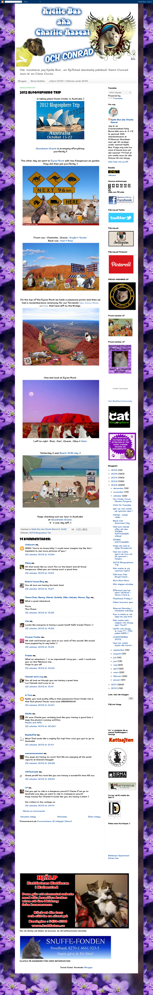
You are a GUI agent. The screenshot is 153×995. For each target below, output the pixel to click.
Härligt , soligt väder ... (120, 516)
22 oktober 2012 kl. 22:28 (40, 763)
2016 (114, 470)
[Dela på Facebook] (84, 529)
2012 (114, 485)
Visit (120, 401)
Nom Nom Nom (121, 580)
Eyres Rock (58, 160)
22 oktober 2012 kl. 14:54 (39, 573)
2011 (114, 684)
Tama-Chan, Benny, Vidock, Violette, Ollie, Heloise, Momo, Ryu (57, 597)
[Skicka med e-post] (77, 529)
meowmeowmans (34, 753)
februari (117, 676)
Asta (84, 441)
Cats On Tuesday (122, 505)
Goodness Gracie (46, 148)
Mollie (28, 713)
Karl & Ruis (66, 240)
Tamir (45, 306)
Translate (118, 98)
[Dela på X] (81, 529)
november (118, 492)
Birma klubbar (38, 81)
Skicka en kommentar (34, 811)
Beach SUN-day (69, 453)
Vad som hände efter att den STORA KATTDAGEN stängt (121, 531)
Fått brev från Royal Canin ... (121, 575)
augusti (117, 653)
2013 (114, 481)
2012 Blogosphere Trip (40, 533)
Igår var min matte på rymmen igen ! (123, 509)
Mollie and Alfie (33, 722)
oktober (117, 496)
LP (26, 787)
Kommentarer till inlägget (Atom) (54, 821)
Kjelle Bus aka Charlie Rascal (122, 120)
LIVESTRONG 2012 (120, 638)
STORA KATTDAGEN (121, 540)
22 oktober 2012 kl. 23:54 (40, 779)
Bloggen (22, 81)
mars (116, 672)
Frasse (28, 655)
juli (115, 657)
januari (117, 680)
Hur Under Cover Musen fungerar (122, 500)
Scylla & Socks (78, 237)
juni (115, 661)
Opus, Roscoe (85, 303)
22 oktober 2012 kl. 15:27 (39, 589)
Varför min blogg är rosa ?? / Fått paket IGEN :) (122, 630)
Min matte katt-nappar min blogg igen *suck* (123, 622)
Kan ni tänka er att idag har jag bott (122, 615)
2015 (114, 474)
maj (115, 665)
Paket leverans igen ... (123, 603)
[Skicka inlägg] (72, 529)
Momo (95, 303)
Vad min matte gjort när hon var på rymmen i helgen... (122, 555)
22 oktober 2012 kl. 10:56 (40, 554)
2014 (114, 477)
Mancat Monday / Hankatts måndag (123, 609)
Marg (28, 563)
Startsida (62, 816)
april (115, 668)
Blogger (88, 967)
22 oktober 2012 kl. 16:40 (39, 705)
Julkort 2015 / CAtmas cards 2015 (68, 81)
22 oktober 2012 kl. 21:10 (39, 744)
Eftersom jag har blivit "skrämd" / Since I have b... (122, 592)
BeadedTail (30, 735)
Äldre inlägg (94, 816)
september (119, 650)
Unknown (30, 544)
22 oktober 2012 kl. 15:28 (39, 612)
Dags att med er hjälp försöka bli (122, 547)
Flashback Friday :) (122, 598)
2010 (114, 688)
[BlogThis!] (79, 529)
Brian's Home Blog (34, 581)
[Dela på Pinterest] (86, 529)
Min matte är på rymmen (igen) (121, 569)
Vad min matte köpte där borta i (122, 644)
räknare (112, 175)
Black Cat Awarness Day (121, 522)
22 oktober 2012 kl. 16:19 (39, 686)
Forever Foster (33, 637)
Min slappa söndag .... (123, 585)
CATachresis (31, 772)
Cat (27, 621)
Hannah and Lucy (34, 676)
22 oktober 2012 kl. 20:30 (40, 726)
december (118, 488)
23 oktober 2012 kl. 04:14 (39, 805)
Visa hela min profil (118, 162)
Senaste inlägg (28, 816)
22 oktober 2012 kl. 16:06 (40, 668)
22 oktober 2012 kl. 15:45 (39, 647)
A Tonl (28, 695)
